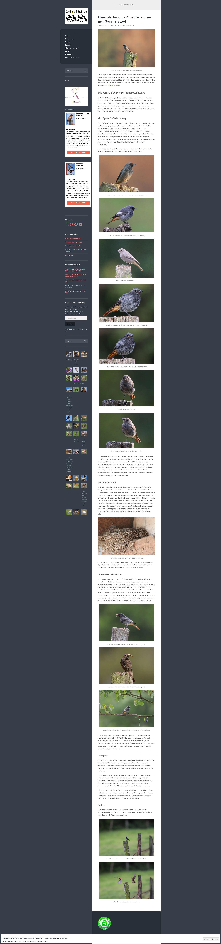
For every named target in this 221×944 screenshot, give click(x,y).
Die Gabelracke (69, 255)
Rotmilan (68, 45)
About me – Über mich (72, 48)
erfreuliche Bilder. (114, 85)
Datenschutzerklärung (72, 57)
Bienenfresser (69, 39)
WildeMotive (69, 269)
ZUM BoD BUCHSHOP (78, 152)
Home (67, 36)
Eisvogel (68, 42)
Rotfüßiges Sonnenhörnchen (73, 238)
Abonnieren (70, 324)
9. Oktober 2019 (103, 25)
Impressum (68, 54)
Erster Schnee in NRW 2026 (73, 246)
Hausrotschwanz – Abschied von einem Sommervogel (124, 19)
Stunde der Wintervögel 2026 (73, 242)
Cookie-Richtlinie (43, 941)
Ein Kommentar (128, 25)
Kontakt (67, 51)
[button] (69, 356)
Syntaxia (67, 274)
